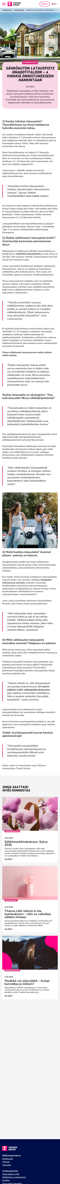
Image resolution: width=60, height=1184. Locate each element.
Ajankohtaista (19, 10)
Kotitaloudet (7, 10)
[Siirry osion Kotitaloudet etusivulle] (14, 3)
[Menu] (4, 4)
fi (55, 4)
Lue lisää (8, 859)
